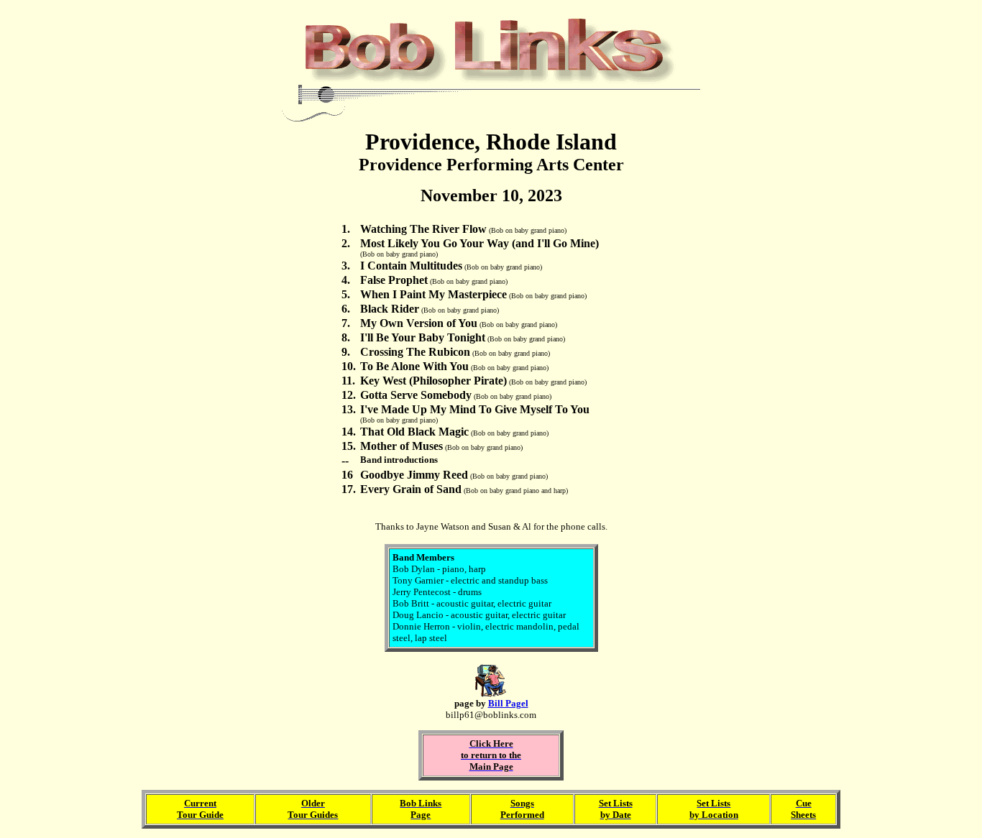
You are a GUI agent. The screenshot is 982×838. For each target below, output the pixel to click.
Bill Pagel (508, 703)
